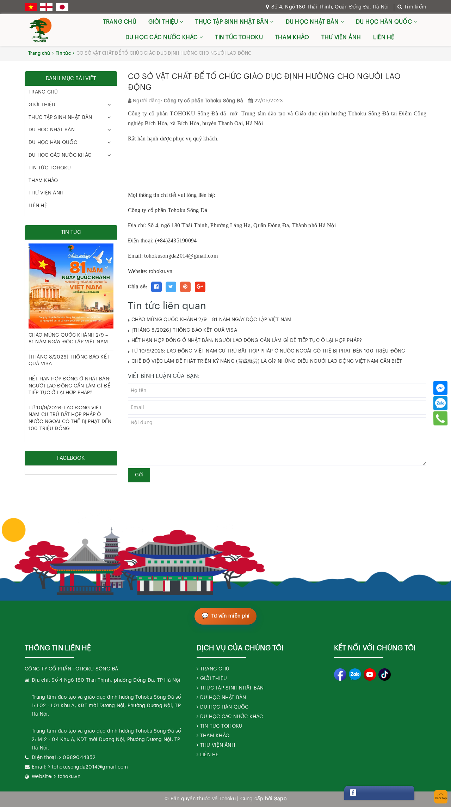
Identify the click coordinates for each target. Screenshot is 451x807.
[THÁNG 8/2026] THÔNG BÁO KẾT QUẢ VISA (184, 330)
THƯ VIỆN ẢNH (341, 37)
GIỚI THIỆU (164, 22)
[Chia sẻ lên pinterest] (185, 287)
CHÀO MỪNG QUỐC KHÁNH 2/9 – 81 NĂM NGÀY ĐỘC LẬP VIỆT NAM (211, 319)
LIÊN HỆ (384, 37)
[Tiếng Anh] (46, 7)
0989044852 (79, 757)
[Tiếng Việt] (31, 7)
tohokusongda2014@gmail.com (181, 256)
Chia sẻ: (137, 286)
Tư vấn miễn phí (230, 616)
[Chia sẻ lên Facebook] (156, 287)
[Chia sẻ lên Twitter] (171, 287)
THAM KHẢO (292, 37)
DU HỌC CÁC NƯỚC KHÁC (162, 37)
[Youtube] (370, 674)
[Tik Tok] (384, 674)
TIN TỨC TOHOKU (239, 37)
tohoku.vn (69, 776)
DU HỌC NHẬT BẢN (313, 22)
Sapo (280, 798)
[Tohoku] (40, 30)
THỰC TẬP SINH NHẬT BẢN (232, 22)
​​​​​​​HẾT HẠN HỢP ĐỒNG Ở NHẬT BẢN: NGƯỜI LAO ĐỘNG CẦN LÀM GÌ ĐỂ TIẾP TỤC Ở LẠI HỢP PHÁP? (246, 340)
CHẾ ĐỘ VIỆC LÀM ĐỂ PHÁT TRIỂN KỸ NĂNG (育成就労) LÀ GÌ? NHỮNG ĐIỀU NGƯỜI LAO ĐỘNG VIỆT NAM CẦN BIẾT (266, 361)
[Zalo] (440, 403)
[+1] (200, 287)
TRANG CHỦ (119, 22)
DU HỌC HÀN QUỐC (384, 22)
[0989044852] (440, 418)
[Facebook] (440, 388)
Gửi (139, 474)
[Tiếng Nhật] (62, 7)
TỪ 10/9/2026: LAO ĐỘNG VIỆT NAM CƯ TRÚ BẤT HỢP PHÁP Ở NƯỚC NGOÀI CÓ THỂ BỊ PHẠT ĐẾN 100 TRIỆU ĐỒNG (268, 351)
